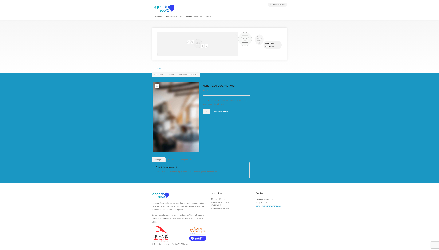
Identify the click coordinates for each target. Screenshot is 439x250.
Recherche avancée (194, 16)
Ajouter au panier (221, 112)
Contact (209, 16)
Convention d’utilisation (220, 209)
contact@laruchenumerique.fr (268, 206)
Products (157, 69)
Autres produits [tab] (184, 160)
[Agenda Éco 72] (163, 8)
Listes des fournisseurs (270, 45)
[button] (157, 86)
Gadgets (215, 118)
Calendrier (158, 16)
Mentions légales (218, 199)
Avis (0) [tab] (171, 160)
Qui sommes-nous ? (174, 16)
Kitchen (223, 118)
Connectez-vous (278, 5)
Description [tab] (158, 160)
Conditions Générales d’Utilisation (220, 203)
